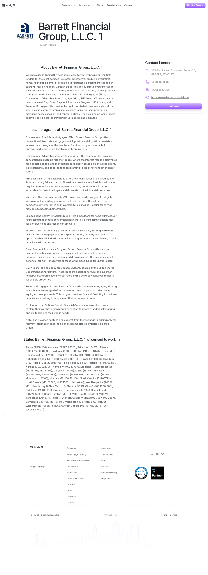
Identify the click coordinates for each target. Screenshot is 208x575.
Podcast (105, 466)
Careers (70, 502)
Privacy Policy (110, 515)
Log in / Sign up (37, 466)
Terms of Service (169, 515)
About (70, 490)
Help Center (107, 478)
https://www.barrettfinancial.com (170, 97)
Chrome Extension (75, 478)
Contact (71, 484)
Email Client (72, 472)
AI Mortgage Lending (76, 454)
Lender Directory (109, 472)
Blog (103, 460)
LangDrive (71, 496)
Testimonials (107, 454)
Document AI (73, 466)
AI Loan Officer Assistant (78, 460)
